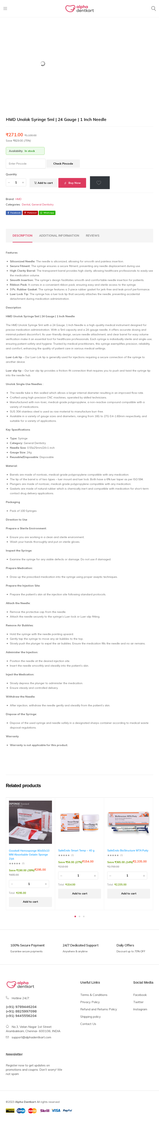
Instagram (140, 1009)
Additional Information (59, 235)
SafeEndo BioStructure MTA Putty (127, 850)
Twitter (138, 1002)
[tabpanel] (30, 853)
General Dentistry (43, 204)
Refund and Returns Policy (98, 1009)
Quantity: (11, 174)
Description (22, 235)
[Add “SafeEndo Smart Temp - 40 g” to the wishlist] (96, 806)
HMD (19, 199)
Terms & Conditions (93, 995)
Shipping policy (91, 1017)
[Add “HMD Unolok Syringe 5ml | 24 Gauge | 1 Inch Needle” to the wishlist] (100, 182)
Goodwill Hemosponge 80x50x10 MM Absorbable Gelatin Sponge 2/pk (29, 854)
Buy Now (74, 183)
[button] (30, 902)
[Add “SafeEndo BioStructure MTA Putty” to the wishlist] (145, 806)
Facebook (140, 995)
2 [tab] (79, 916)
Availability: (16, 151)
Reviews (92, 235)
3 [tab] (84, 916)
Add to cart (45, 183)
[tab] (22, 235)
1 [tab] (75, 916)
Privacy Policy (90, 1002)
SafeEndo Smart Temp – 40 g (76, 850)
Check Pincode (63, 163)
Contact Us (88, 1024)
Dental (26, 204)
